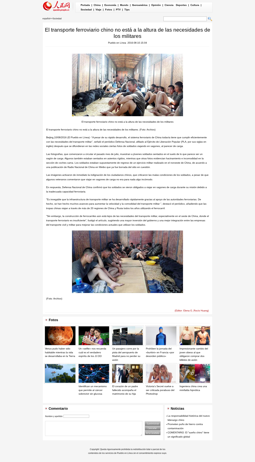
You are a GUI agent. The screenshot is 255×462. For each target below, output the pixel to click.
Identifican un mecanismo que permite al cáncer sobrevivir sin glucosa (93, 390)
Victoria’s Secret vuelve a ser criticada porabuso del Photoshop (160, 390)
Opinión (156, 5)
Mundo (124, 5)
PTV (118, 9)
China (97, 5)
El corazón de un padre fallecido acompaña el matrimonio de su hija (125, 390)
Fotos (108, 9)
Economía (110, 5)
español (46, 18)
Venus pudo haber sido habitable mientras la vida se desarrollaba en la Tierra (60, 352)
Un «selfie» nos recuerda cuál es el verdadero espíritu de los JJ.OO (92, 352)
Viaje (98, 9)
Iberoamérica (139, 5)
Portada (85, 5)
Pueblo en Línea (117, 42)
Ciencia (169, 5)
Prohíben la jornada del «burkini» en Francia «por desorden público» (160, 352)
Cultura (194, 5)
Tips (127, 9)
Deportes (181, 5)
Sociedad (86, 9)
